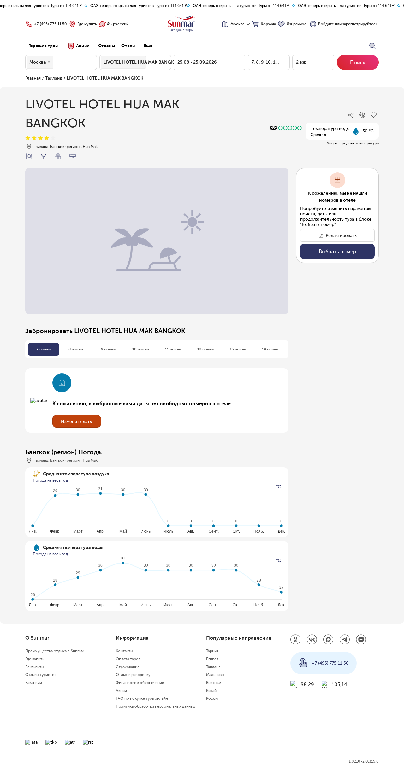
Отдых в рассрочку (133, 675)
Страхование (128, 667)
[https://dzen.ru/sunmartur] (361, 640)
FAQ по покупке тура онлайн (142, 698)
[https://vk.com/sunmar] (312, 640)
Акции (121, 690)
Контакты (124, 651)
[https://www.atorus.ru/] (70, 742)
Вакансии (33, 682)
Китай (211, 690)
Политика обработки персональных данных (155, 706)
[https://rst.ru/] (88, 742)
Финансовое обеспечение (140, 682)
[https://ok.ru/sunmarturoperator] (295, 640)
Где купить (87, 24)
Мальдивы (215, 675)
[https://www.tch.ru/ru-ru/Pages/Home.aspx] (51, 742)
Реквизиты (34, 667)
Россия (212, 698)
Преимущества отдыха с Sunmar (54, 651)
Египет (212, 659)
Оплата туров (128, 659)
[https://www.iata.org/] (31, 742)
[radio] (27, 138)
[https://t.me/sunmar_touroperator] (345, 640)
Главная (33, 78)
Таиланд (53, 78)
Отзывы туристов (40, 675)
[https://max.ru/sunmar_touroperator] (328, 640)
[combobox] (56, 62)
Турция (212, 651)
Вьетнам (213, 682)
